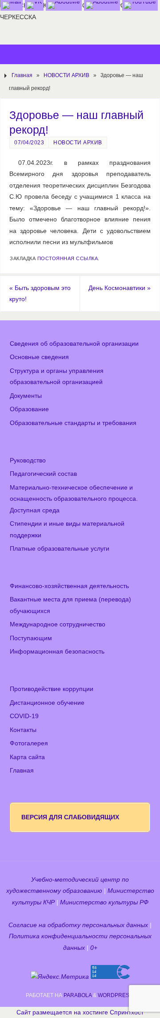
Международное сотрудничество (57, 624)
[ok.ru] (64, 5)
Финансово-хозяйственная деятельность (69, 586)
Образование (29, 409)
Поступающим (31, 638)
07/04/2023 (29, 142)
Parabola (78, 995)
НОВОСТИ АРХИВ (66, 75)
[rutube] (140, 5)
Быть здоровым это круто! (40, 294)
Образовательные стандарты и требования (73, 423)
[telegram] (102, 5)
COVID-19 (24, 716)
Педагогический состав (43, 473)
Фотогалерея (29, 743)
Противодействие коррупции (51, 689)
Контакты (23, 730)
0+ (93, 947)
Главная (22, 75)
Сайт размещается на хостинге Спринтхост (80, 1012)
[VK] (34, 5)
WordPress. (116, 995)
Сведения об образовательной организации (74, 343)
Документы (26, 395)
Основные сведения (39, 357)
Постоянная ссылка (67, 258)
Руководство (28, 460)
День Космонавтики (119, 288)
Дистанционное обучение (47, 702)
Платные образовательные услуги (59, 548)
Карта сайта (27, 757)
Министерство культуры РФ (104, 902)
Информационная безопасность (57, 651)
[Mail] (11, 5)
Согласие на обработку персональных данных (78, 925)
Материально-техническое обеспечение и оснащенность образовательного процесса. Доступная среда (74, 499)
